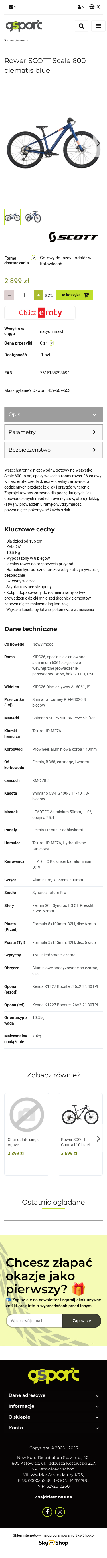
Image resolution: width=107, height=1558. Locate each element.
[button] (95, 7)
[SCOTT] (73, 236)
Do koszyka (71, 295)
